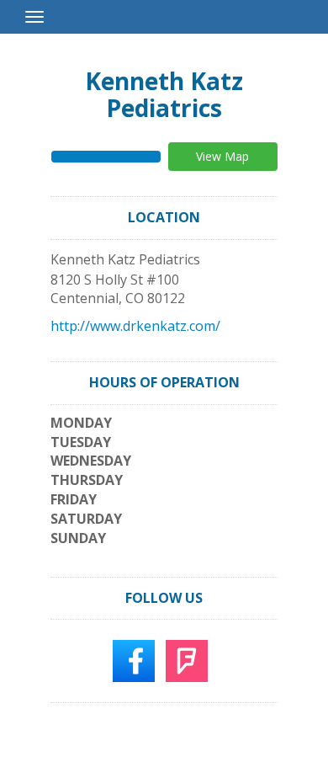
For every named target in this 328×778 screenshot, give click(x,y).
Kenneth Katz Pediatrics (164, 94)
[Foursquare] (187, 660)
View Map (222, 156)
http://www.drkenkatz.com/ (135, 326)
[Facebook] (134, 660)
